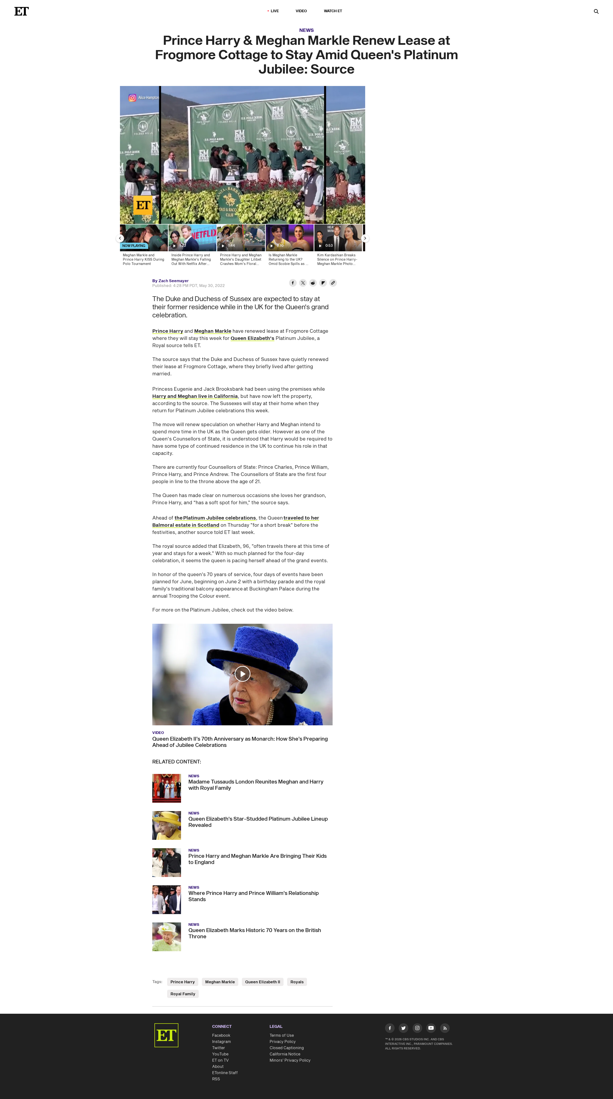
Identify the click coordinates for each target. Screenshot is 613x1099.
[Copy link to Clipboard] (333, 284)
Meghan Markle (212, 331)
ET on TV (220, 1060)
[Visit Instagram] (417, 1029)
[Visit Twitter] (403, 1029)
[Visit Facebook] (390, 1029)
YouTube (220, 1054)
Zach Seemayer (174, 281)
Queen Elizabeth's (252, 338)
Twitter (218, 1048)
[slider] (242, 210)
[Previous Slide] (120, 238)
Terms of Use (282, 1035)
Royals (297, 982)
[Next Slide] (365, 238)
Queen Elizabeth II (262, 982)
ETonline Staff (225, 1073)
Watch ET (333, 11)
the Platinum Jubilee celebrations (215, 518)
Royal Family (182, 994)
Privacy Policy (283, 1042)
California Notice (285, 1054)
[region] (242, 155)
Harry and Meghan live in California (195, 396)
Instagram (221, 1042)
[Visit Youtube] (431, 1028)
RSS (216, 1079)
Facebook (221, 1035)
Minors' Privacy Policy (290, 1060)
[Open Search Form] (596, 12)
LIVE (275, 11)
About (218, 1067)
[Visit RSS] (445, 1029)
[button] (128, 217)
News (306, 30)
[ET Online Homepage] (21, 11)
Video (301, 11)
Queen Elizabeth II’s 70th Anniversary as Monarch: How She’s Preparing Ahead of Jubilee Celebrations (240, 742)
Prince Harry (167, 331)
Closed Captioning (287, 1048)
